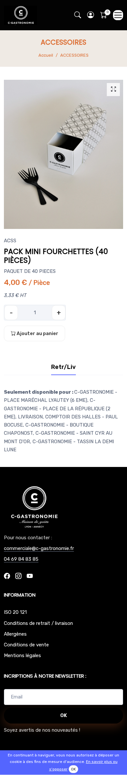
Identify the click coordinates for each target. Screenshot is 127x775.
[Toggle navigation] (118, 15)
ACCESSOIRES (74, 55)
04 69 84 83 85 (21, 559)
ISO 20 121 (15, 612)
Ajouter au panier (37, 333)
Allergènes (15, 634)
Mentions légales (22, 655)
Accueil (45, 55)
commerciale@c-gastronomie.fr (39, 548)
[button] (90, 15)
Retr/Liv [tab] (63, 367)
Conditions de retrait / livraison (38, 623)
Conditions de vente (26, 645)
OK (63, 715)
